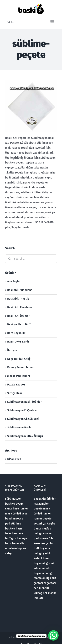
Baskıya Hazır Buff (18, 324)
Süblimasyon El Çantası (22, 410)
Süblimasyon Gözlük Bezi (23, 418)
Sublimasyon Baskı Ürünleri (24, 401)
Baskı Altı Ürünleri (18, 316)
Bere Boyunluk (16, 333)
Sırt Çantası (14, 393)
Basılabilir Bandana (19, 290)
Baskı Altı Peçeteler (19, 307)
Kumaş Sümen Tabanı (20, 367)
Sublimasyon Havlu (19, 427)
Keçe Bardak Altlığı (19, 358)
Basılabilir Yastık (18, 298)
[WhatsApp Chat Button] (53, 635)
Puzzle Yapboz (16, 384)
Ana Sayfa (13, 281)
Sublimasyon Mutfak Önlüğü (25, 436)
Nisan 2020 (14, 459)
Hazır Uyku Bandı (18, 341)
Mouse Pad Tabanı (18, 376)
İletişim (12, 350)
